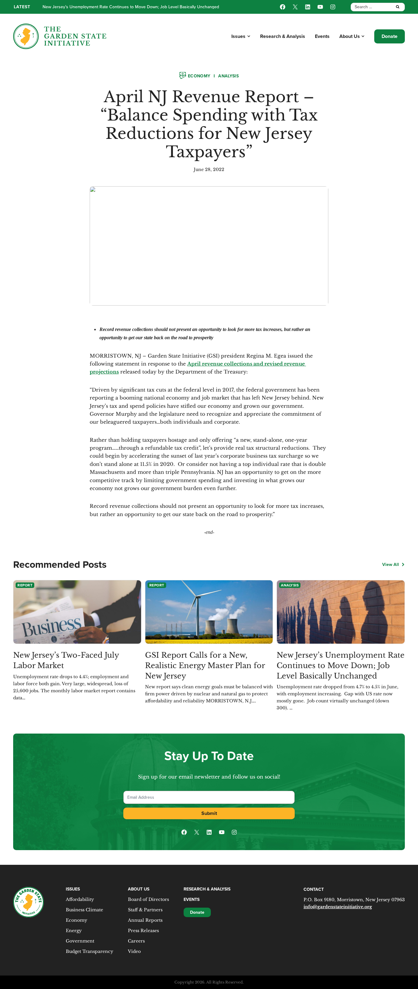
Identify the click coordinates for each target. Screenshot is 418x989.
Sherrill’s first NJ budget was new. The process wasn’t (94, 7)
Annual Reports (145, 920)
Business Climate (84, 910)
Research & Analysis (282, 36)
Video (134, 951)
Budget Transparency (89, 951)
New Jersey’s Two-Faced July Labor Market (66, 660)
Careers (136, 941)
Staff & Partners (145, 910)
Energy (74, 930)
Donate (389, 36)
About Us (349, 36)
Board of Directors (148, 899)
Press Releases (143, 930)
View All (390, 564)
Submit (209, 813)
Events (322, 36)
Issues (238, 36)
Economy (199, 76)
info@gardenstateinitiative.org (338, 906)
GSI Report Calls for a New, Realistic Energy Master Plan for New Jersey (205, 665)
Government (80, 941)
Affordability (80, 899)
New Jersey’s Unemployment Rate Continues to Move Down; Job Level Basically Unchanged (341, 665)
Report (24, 585)
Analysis (228, 76)
